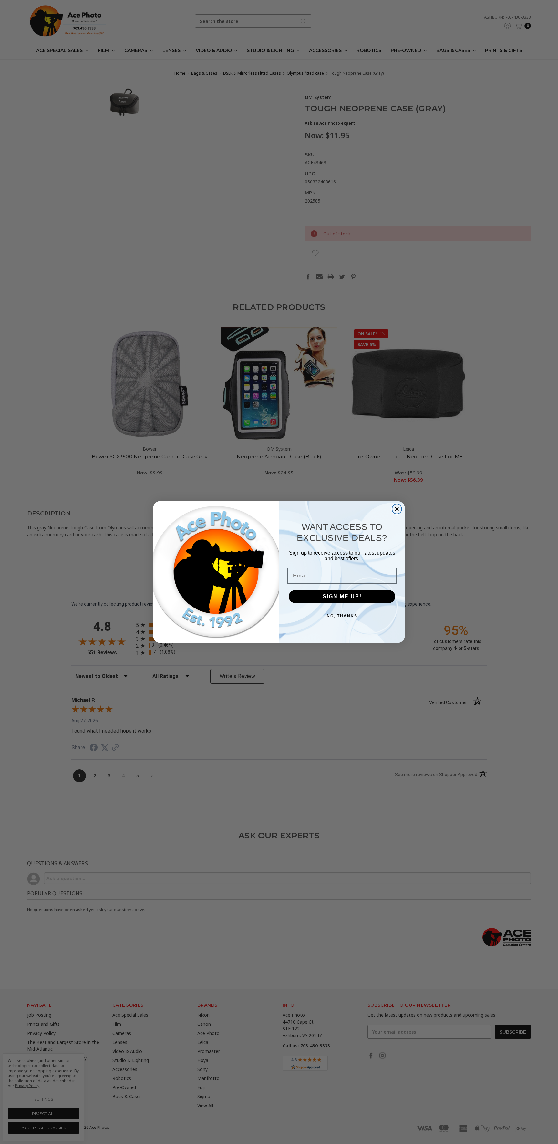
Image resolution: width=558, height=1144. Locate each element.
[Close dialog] (397, 509)
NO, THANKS (342, 616)
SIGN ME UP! (342, 596)
